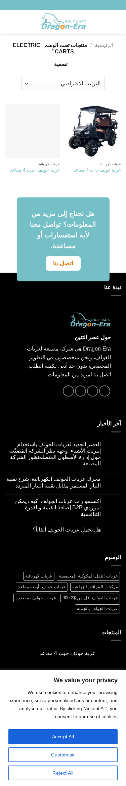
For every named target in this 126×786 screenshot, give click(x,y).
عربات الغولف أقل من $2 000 (90, 597)
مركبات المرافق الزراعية (95, 586)
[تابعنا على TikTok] (42, 5)
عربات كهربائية (38, 576)
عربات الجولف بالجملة (97, 608)
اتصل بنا (63, 263)
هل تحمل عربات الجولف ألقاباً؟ (67, 530)
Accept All (63, 736)
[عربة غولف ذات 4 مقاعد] (93, 131)
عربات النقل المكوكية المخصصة (88, 576)
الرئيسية (104, 45)
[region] (63, 728)
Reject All (62, 773)
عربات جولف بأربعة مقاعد (42, 586)
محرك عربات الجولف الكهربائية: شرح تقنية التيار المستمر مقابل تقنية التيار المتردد (53, 482)
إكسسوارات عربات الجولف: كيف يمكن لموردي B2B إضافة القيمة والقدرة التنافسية (58, 507)
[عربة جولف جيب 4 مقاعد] (32, 131)
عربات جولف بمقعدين (35, 597)
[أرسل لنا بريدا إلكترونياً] (36, 5)
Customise (63, 754)
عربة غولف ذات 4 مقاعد (97, 170)
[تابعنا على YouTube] (29, 5)
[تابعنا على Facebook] (48, 5)
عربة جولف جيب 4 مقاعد (35, 170)
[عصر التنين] (63, 22)
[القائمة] (117, 21)
